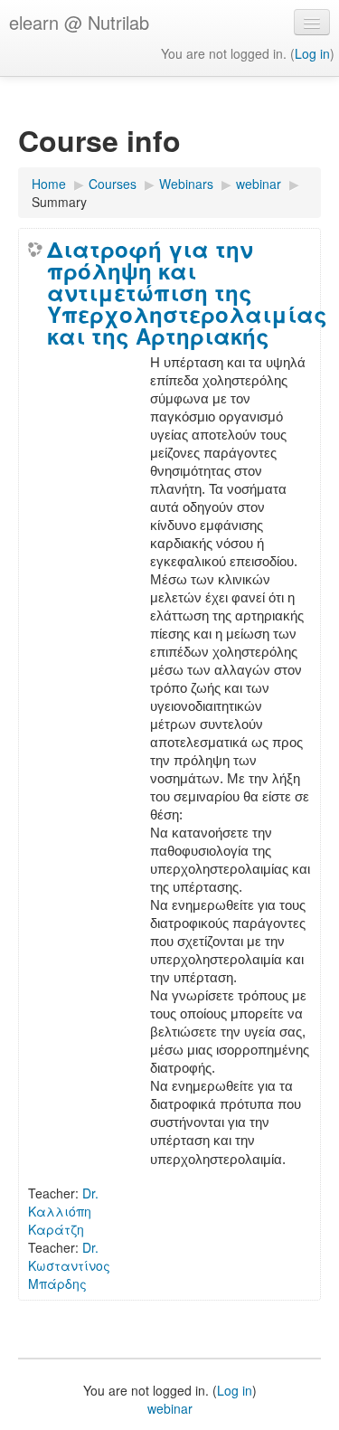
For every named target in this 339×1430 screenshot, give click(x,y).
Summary (59, 202)
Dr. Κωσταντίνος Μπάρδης (69, 1265)
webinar (258, 184)
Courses (113, 184)
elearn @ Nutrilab (79, 22)
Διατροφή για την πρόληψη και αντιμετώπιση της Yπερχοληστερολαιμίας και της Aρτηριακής (187, 292)
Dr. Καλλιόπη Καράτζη (63, 1211)
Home (49, 184)
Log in (312, 53)
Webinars (186, 184)
